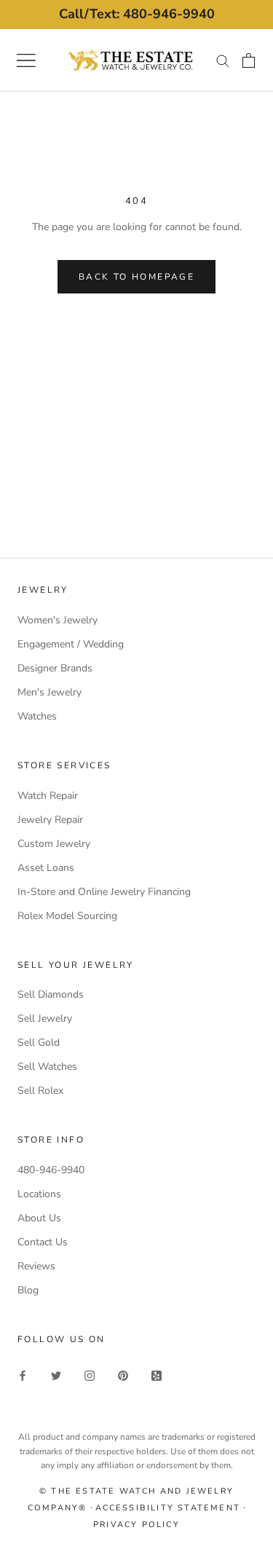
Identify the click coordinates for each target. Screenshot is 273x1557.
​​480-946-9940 (50, 1170)
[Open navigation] (26, 60)
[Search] (222, 60)
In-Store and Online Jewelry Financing (104, 892)
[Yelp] (156, 1374)
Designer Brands (54, 668)
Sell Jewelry (44, 1018)
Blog (28, 1290)
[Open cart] (248, 60)
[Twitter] (56, 1374)
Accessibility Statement (168, 1507)
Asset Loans (45, 868)
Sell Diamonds (50, 994)
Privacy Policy (136, 1524)
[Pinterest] (123, 1374)
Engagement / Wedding (70, 644)
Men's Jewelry (49, 692)
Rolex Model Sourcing (67, 916)
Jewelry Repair (50, 820)
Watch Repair (47, 796)
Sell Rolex (40, 1090)
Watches (37, 716)
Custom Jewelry (53, 844)
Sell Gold (38, 1042)
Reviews (36, 1266)
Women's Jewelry (57, 620)
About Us (39, 1218)
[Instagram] (89, 1374)
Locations (39, 1194)
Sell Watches (47, 1066)
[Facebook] (22, 1374)
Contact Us (42, 1242)
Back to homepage (136, 277)
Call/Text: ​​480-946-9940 (137, 14)
